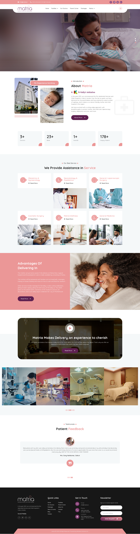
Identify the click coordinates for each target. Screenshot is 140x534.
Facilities (53, 8)
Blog (49, 511)
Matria (91, 8)
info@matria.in (85, 505)
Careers (50, 514)
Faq (59, 511)
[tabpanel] (70, 40)
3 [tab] (135, 42)
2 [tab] (135, 40)
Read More (34, 183)
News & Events (52, 509)
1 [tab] (135, 38)
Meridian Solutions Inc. (82, 531)
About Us (60, 507)
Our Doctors (64, 8)
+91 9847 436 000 (46, 2)
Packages (84, 8)
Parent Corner (74, 8)
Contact (60, 509)
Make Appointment (27, 55)
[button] (66, 410)
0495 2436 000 (36, 2)
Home (47, 8)
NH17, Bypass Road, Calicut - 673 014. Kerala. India (87, 518)
